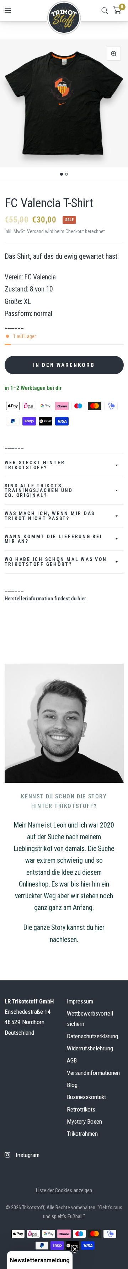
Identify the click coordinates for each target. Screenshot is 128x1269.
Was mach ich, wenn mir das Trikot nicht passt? (50, 515)
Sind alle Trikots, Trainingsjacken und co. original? (39, 490)
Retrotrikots (81, 1109)
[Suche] (105, 10)
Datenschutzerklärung (92, 1036)
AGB (72, 1060)
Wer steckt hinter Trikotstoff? (35, 465)
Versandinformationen (93, 1072)
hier (100, 927)
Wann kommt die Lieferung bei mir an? (53, 539)
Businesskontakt (86, 1097)
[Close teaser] (74, 1249)
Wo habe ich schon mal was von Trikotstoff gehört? (56, 561)
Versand (35, 231)
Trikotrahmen (82, 1133)
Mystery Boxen (84, 1121)
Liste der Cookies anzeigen (64, 1190)
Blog (72, 1084)
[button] (40, 1260)
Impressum (80, 1001)
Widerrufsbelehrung (90, 1048)
